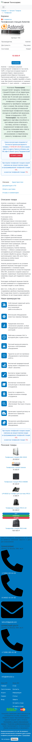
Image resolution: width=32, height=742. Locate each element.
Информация (17, 692)
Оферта (15, 699)
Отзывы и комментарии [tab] (10, 192)
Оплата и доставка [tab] (8, 189)
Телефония (8, 13)
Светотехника (6, 689)
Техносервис (15, 2)
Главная (3, 10)
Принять (14, 739)
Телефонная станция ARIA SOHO (16, 457)
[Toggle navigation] (3, 7)
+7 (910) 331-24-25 (15, 147)
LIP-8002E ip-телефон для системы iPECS (16, 493)
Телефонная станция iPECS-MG (16, 528)
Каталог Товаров (15, 10)
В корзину (16, 63)
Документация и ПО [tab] (9, 185)
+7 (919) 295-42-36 (9, 652)
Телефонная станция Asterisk (16, 467)
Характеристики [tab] (17, 182)
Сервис (3, 696)
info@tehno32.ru (8, 677)
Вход (2, 699)
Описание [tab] (5, 182)
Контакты (16, 689)
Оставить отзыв (18, 703)
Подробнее (26, 735)
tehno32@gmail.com (9, 622)
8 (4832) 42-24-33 (9, 598)
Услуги (3, 692)
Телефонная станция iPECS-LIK (16, 508)
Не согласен (5, 739)
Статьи (15, 696)
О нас (14, 686)
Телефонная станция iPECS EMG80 (16, 482)
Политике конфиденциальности (18, 724)
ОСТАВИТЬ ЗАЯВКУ (16, 155)
